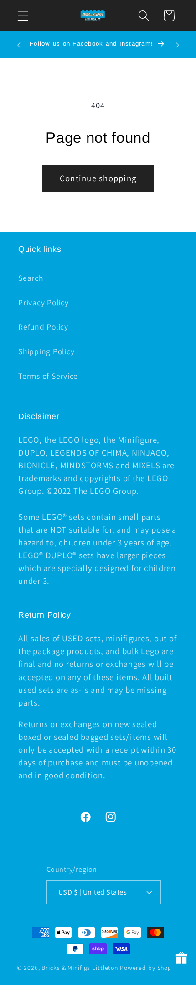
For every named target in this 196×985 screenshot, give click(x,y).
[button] (23, 15)
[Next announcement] (177, 45)
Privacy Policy (43, 302)
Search (30, 277)
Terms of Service (48, 376)
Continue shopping (98, 178)
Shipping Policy (46, 351)
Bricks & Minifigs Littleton (79, 968)
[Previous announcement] (19, 45)
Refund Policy (43, 326)
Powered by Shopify (149, 968)
